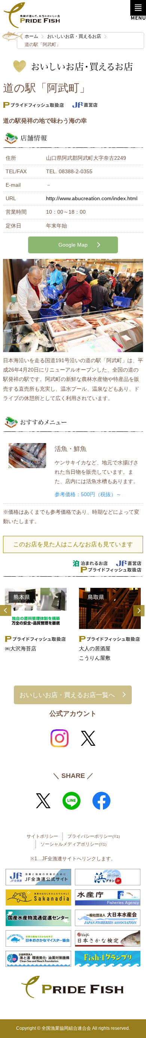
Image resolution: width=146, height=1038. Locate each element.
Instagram (60, 738)
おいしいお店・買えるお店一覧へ (67, 695)
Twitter (87, 738)
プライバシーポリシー (93, 836)
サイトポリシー (42, 836)
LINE (71, 801)
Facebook (101, 801)
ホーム (31, 36)
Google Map (73, 245)
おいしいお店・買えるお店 (74, 36)
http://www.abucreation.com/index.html (91, 198)
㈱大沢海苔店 (20, 648)
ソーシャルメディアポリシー (73, 844)
